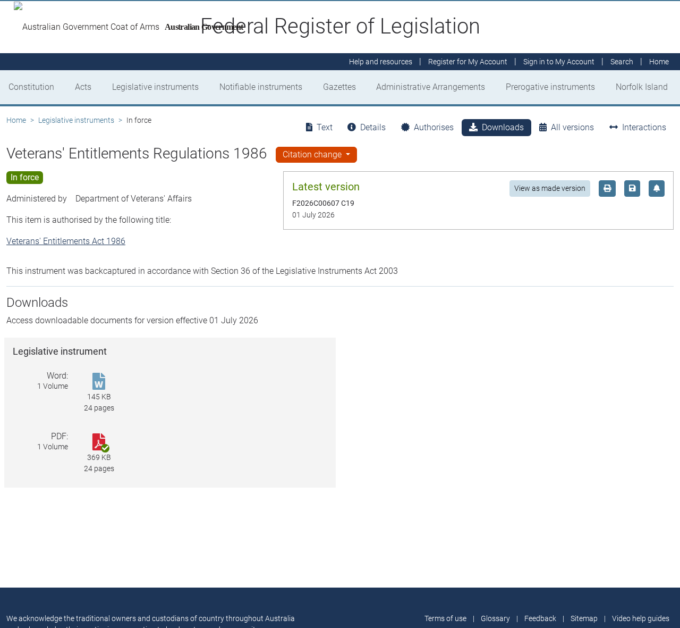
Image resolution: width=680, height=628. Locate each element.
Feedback (540, 618)
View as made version (549, 188)
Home (16, 120)
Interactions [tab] (644, 127)
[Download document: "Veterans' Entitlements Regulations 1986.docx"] (99, 382)
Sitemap (584, 618)
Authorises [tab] (434, 127)
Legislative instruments (155, 87)
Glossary (495, 618)
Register (467, 61)
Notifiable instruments (260, 87)
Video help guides (640, 618)
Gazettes (339, 87)
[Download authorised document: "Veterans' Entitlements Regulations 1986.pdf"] (99, 442)
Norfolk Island (642, 87)
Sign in (558, 61)
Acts (83, 87)
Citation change (313, 154)
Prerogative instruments (550, 87)
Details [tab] (373, 127)
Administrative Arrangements (430, 87)
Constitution (31, 87)
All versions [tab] (572, 127)
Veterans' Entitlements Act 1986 (65, 241)
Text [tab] (325, 127)
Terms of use (445, 618)
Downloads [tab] (503, 127)
